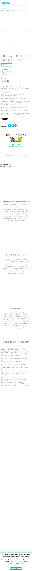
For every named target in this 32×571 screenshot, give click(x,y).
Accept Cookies (16, 568)
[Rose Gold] (5, 81)
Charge (7, 10)
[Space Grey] (8, 81)
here (12, 561)
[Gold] (2, 81)
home (2, 10)
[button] (5, 29)
